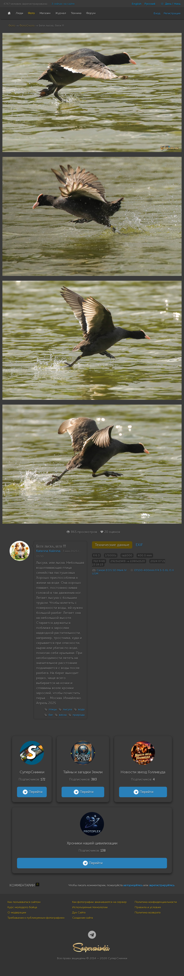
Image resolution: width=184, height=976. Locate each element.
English (136, 3)
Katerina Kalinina (48, 551)
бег (50, 715)
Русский (149, 3)
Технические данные (112, 545)
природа (79, 715)
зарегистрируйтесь (161, 885)
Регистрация (172, 13)
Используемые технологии (90, 907)
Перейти (35, 792)
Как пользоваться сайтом (23, 902)
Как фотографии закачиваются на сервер (99, 902)
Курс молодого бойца (22, 907)
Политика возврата (148, 912)
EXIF (139, 545)
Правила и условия (148, 907)
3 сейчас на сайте (63, 3)
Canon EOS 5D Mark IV (112, 570)
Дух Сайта (79, 912)
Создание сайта (82, 917)
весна (63, 715)
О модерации (16, 912)
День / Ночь (172, 3)
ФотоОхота (26, 25)
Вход (157, 13)
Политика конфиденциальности (156, 902)
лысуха (67, 709)
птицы (53, 709)
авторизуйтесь (133, 885)
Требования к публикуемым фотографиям (35, 917)
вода (81, 709)
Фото (11, 25)
